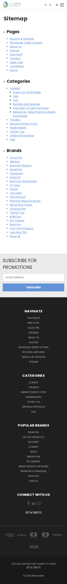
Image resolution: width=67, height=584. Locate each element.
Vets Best (16, 193)
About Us (15, 46)
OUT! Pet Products (22, 228)
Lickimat (15, 177)
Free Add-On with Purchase (31, 108)
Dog (15, 96)
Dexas (14, 189)
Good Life (16, 158)
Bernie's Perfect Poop (23, 124)
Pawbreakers (18, 128)
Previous (6, 580)
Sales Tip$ (16, 62)
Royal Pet (16, 169)
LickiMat (15, 88)
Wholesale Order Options (26, 43)
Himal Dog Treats (21, 205)
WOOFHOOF (18, 197)
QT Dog (15, 185)
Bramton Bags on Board (25, 201)
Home (14, 70)
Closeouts (16, 173)
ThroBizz (15, 120)
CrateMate (17, 66)
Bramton (15, 224)
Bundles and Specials (26, 104)
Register (40, 357)
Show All (15, 236)
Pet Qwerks (17, 220)
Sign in (26, 357)
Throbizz (15, 58)
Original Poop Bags (22, 135)
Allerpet (15, 161)
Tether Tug (17, 132)
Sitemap (33, 361)
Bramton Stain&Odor (23, 181)
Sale (12, 139)
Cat (15, 100)
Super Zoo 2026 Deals (27, 92)
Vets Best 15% (18, 232)
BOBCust (15, 217)
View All (33, 481)
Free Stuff (16, 54)
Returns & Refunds (22, 39)
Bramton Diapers (21, 165)
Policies (14, 50)
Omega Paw (18, 209)
